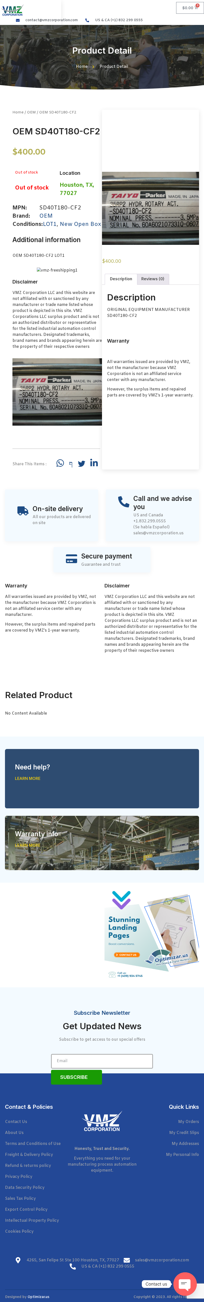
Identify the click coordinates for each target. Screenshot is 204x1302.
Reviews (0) (152, 279)
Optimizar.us (38, 1297)
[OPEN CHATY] (185, 1284)
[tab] (121, 279)
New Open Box (80, 224)
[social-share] (60, 463)
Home (18, 112)
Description (121, 279)
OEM (31, 112)
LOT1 (50, 224)
